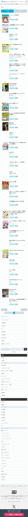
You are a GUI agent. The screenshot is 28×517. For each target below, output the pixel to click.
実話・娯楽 (4, 337)
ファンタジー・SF (5, 444)
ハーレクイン (4, 466)
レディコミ (3, 460)
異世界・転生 (4, 474)
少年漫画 (3, 409)
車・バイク (3, 376)
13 (20, 312)
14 (22, 312)
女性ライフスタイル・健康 (6, 370)
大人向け (3, 325)
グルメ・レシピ (4, 387)
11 (16, 312)
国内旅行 (3, 392)
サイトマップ (14, 487)
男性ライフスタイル (6, 343)
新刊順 (2, 357)
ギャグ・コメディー (5, 455)
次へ (24, 309)
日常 (2, 441)
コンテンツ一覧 (7, 4)
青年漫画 (3, 331)
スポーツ (3, 446)
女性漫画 (3, 322)
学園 (2, 471)
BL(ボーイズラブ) (5, 452)
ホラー (2, 468)
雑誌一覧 (12, 4)
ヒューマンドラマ (5, 433)
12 (18, 312)
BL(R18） (3, 479)
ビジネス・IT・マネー (5, 368)
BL (2, 328)
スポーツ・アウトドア (5, 378)
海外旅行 (3, 395)
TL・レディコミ (5, 319)
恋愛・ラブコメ (4, 430)
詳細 (16, 19)
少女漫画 (3, 334)
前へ (4, 309)
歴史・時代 (3, 449)
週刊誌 (3, 340)
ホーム (2, 4)
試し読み (12, 19)
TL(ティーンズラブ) (5, 457)
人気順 (2, 360)
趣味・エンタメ (4, 389)
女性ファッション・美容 (6, 384)
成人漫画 (3, 476)
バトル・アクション (5, 435)
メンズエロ (3, 463)
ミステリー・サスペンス (6, 438)
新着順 (2, 404)
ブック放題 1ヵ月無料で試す (14, 514)
